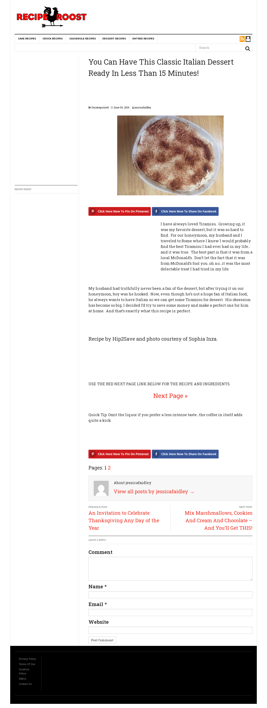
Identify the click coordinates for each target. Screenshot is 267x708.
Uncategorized (100, 107)
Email (95, 604)
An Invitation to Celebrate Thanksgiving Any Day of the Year (123, 520)
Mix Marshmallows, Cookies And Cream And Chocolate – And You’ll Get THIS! (218, 520)
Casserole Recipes (82, 38)
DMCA (22, 678)
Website (98, 622)
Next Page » (170, 396)
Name (95, 586)
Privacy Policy (27, 658)
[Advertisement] (175, 8)
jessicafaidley (143, 107)
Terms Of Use (27, 664)
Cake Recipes (27, 38)
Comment (100, 552)
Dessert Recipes (114, 38)
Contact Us (25, 683)
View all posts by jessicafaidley (154, 491)
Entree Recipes (143, 38)
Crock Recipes (53, 38)
